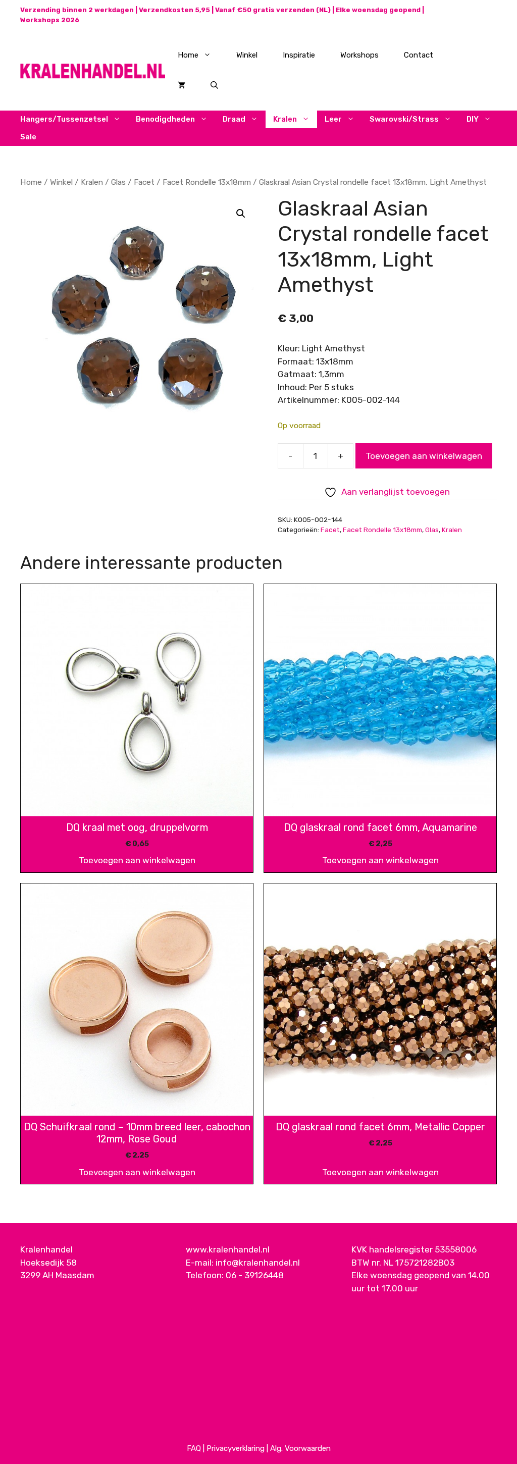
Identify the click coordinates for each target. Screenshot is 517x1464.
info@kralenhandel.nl (258, 1263)
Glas (118, 182)
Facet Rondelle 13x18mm (207, 182)
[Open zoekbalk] (214, 85)
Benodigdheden (165, 119)
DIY (473, 119)
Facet (144, 182)
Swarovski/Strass (404, 119)
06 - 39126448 (255, 1275)
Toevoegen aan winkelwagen (424, 456)
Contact (418, 55)
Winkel (246, 55)
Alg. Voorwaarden (300, 1448)
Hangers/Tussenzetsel (64, 119)
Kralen (285, 119)
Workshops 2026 (49, 20)
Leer (333, 119)
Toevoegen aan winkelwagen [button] (137, 860)
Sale (28, 136)
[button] (241, 213)
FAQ (194, 1448)
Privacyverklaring (235, 1448)
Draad (234, 119)
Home (188, 55)
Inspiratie (299, 55)
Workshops (359, 55)
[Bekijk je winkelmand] (181, 85)
